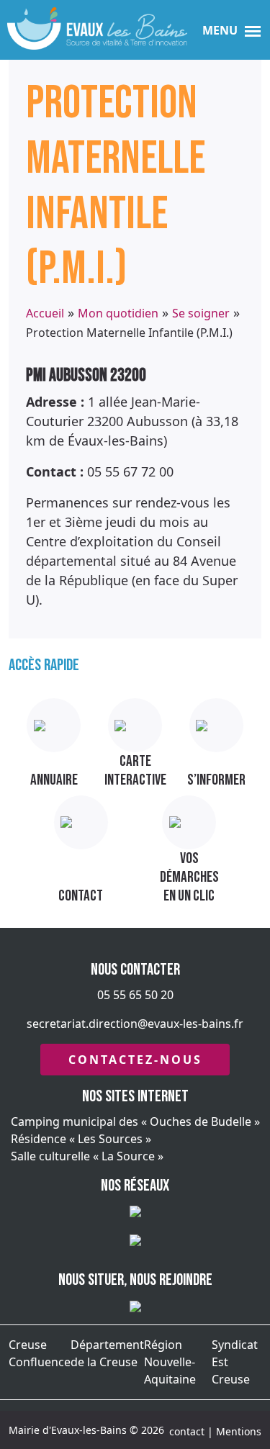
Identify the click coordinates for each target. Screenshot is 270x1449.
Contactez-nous (135, 1059)
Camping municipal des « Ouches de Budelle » (135, 1121)
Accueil (45, 313)
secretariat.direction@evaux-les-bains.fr (135, 1024)
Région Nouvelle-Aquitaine (170, 1362)
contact (186, 1431)
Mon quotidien (118, 313)
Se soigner (201, 313)
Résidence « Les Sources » (81, 1139)
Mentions (238, 1431)
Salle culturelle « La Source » (87, 1156)
